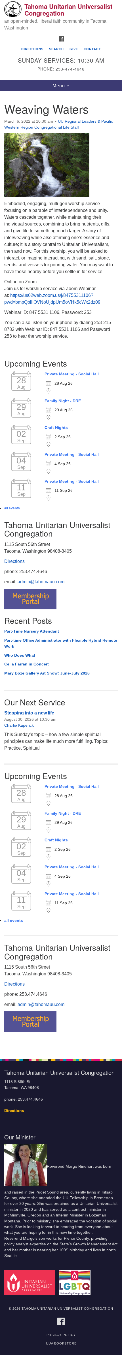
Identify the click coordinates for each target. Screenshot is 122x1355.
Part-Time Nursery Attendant (31, 631)
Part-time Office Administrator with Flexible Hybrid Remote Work (60, 643)
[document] (61, 571)
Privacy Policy (61, 1335)
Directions (32, 49)
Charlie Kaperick (19, 725)
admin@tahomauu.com (41, 581)
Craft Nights (56, 427)
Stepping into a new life (29, 713)
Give (74, 49)
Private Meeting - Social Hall (72, 374)
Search (56, 49)
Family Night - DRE (63, 401)
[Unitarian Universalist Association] (31, 1282)
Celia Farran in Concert (26, 664)
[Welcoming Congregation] (76, 1282)
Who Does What (19, 655)
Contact (92, 49)
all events (12, 508)
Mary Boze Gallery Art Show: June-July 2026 (47, 673)
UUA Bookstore (61, 1343)
